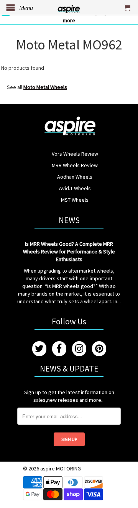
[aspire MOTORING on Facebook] (59, 348)
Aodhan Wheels (74, 176)
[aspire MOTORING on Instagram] (79, 348)
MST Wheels (75, 199)
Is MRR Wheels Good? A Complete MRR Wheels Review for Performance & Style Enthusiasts (69, 251)
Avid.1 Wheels (75, 188)
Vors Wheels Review (75, 153)
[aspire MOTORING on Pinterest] (99, 348)
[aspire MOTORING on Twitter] (39, 348)
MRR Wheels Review (75, 165)
